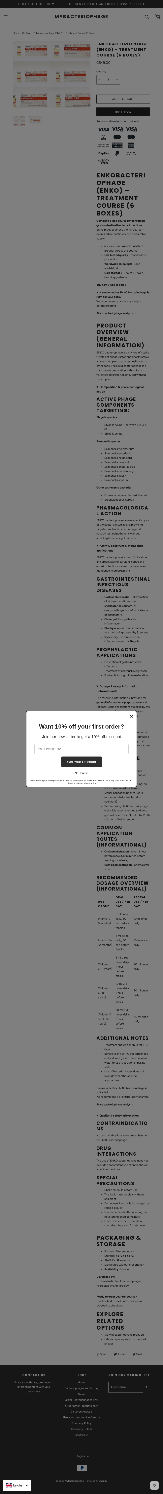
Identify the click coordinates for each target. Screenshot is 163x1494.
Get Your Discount (81, 762)
